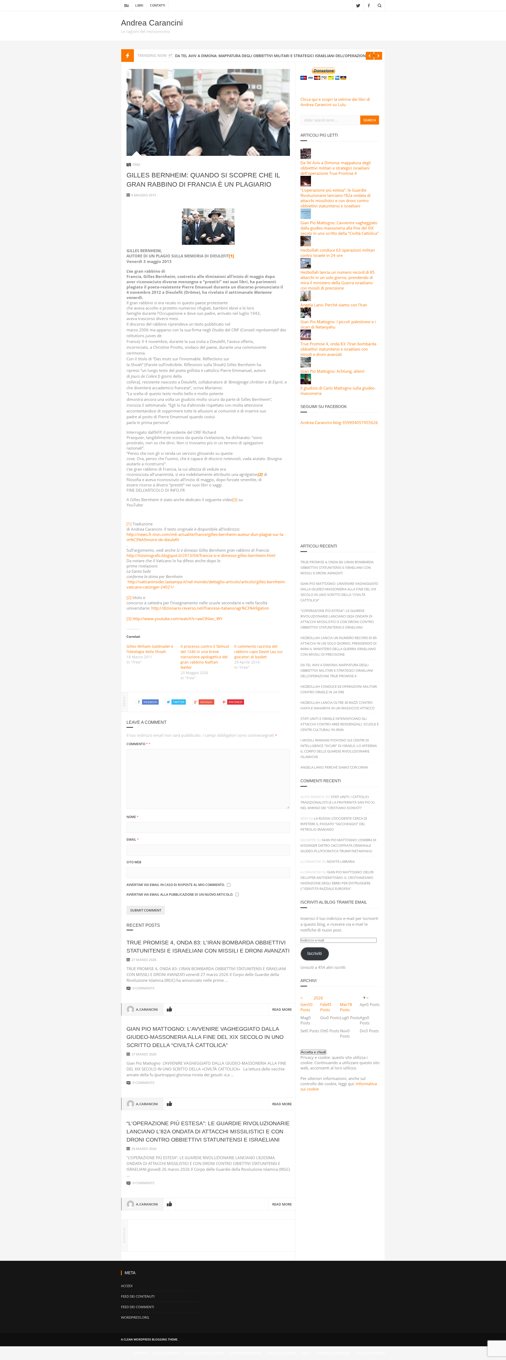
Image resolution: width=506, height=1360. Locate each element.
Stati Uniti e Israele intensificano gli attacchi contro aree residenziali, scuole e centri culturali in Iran (339, 724)
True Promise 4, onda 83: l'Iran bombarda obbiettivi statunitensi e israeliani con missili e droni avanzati (338, 349)
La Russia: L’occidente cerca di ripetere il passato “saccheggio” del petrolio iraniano (333, 824)
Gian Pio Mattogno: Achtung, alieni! (332, 371)
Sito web (133, 862)
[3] (234, 499)
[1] (129, 523)
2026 (318, 997)
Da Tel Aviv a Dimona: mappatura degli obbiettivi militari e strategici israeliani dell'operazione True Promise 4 (335, 168)
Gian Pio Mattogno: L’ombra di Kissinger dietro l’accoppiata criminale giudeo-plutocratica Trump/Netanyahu (338, 845)
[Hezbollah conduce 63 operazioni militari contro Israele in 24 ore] (305, 244)
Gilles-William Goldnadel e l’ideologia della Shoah (149, 649)
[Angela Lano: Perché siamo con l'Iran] (305, 299)
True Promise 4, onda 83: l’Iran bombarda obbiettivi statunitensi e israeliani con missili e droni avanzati (336, 567)
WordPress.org (135, 1317)
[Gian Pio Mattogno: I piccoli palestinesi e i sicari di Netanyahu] (305, 316)
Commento (138, 744)
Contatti (157, 5)
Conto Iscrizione (166, 1353)
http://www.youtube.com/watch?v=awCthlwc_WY (177, 618)
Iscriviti (314, 953)
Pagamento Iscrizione (333, 1353)
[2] (129, 597)
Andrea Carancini (152, 22)
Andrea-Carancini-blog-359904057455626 (339, 422)
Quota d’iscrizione (370, 1353)
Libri (139, 5)
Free (136, 164)
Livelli (306, 1353)
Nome (132, 817)
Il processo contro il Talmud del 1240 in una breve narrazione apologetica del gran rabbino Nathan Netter (205, 657)
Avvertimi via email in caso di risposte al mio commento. (175, 885)
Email (132, 839)
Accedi (127, 1285)
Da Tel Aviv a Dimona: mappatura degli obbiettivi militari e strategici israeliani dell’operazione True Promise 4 (336, 670)
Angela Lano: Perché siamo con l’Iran (334, 767)
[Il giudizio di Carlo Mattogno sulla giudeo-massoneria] (305, 382)
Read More (282, 1009)
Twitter (358, 5)
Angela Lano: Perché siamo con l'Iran (333, 304)
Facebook (368, 5)
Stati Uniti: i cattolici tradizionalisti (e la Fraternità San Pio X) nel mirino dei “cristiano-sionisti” (337, 802)
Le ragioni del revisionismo (145, 31)
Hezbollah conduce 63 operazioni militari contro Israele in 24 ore (337, 252)
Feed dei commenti (137, 1306)
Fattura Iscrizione (281, 1353)
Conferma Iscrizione (246, 1353)
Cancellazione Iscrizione (204, 1353)
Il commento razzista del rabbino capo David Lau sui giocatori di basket (258, 651)
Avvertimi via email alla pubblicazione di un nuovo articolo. (179, 894)
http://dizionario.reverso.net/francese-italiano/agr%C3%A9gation (210, 608)
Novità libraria (341, 861)
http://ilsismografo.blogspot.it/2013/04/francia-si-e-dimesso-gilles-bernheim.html (200, 555)
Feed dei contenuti (138, 1296)
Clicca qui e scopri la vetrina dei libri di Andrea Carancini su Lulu (335, 102)
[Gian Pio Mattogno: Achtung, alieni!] (305, 365)
